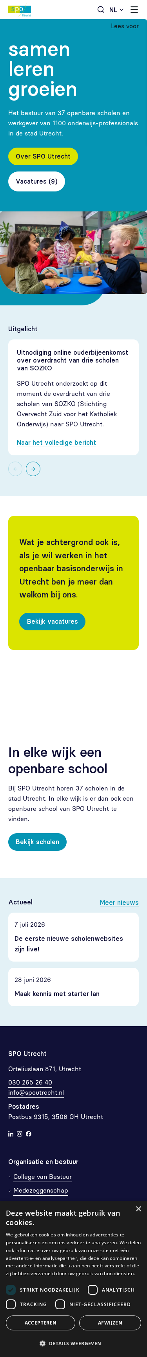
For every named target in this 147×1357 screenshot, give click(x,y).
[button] (73, 1343)
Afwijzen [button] (110, 1322)
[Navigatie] (134, 9)
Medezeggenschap (40, 1190)
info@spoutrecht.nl (36, 1092)
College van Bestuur (42, 1176)
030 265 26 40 (30, 1082)
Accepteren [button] (41, 1322)
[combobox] (117, 9)
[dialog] (73, 1279)
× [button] (138, 1209)
